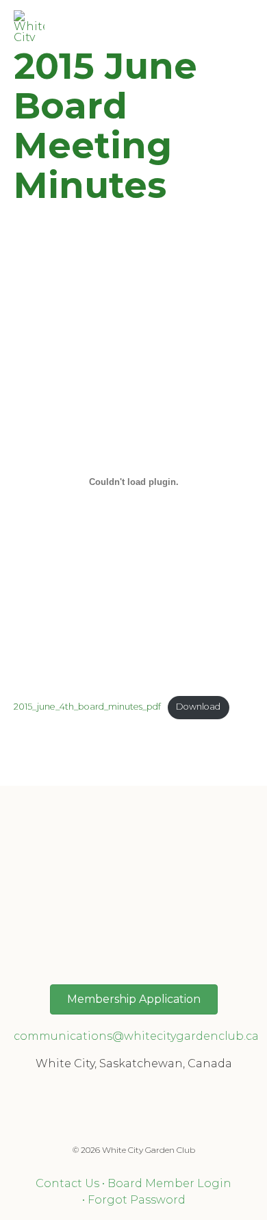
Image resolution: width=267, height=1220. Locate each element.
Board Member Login (169, 1183)
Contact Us (67, 1183)
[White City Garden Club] (29, 25)
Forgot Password (137, 1199)
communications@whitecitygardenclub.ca (136, 1036)
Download (198, 706)
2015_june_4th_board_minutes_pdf (87, 706)
